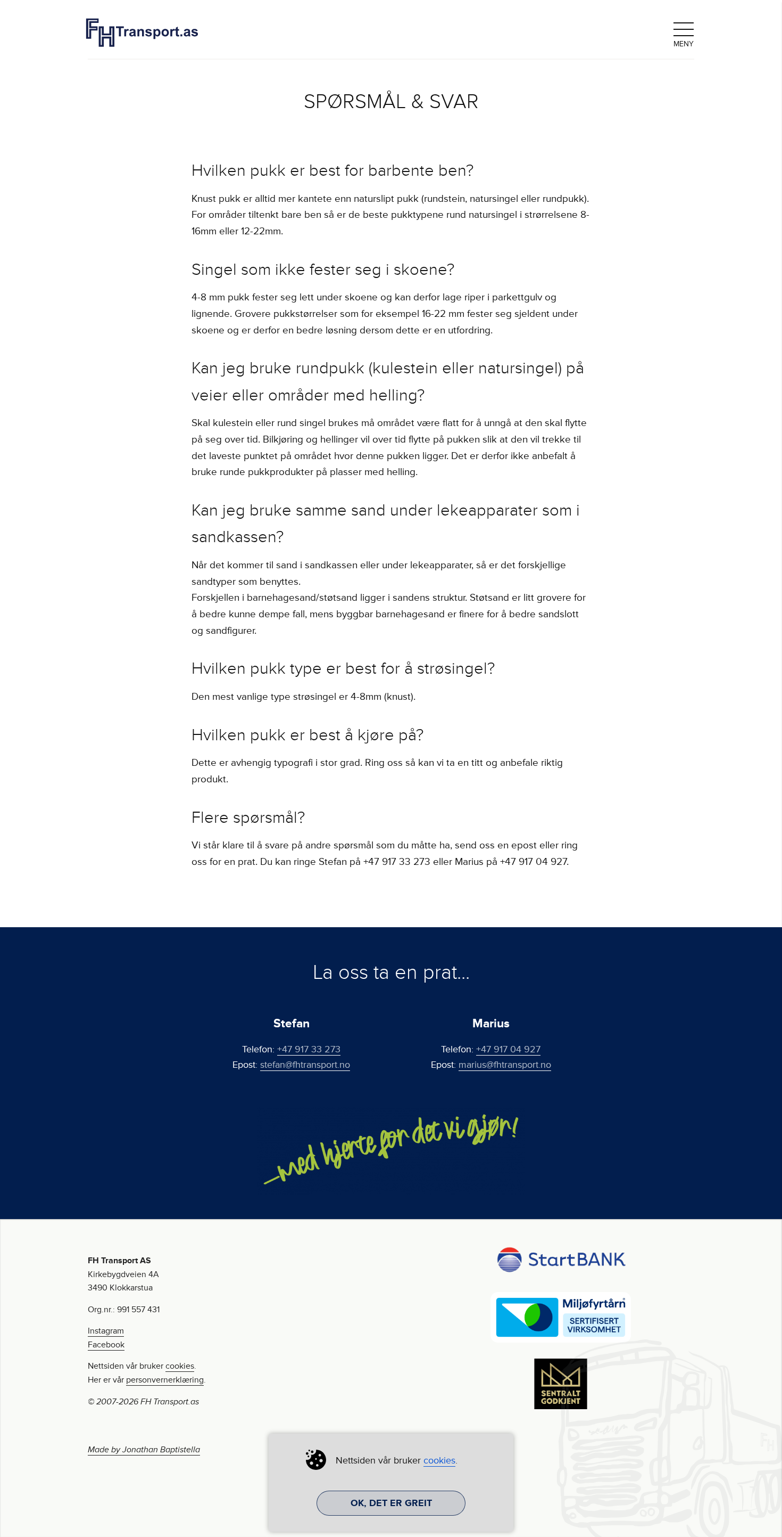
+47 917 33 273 (308, 1049)
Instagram (106, 1331)
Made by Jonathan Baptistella (144, 1449)
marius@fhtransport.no (505, 1064)
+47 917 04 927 (508, 1049)
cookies (179, 1366)
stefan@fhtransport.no (305, 1064)
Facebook (106, 1344)
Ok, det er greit (391, 1503)
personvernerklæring (165, 1380)
